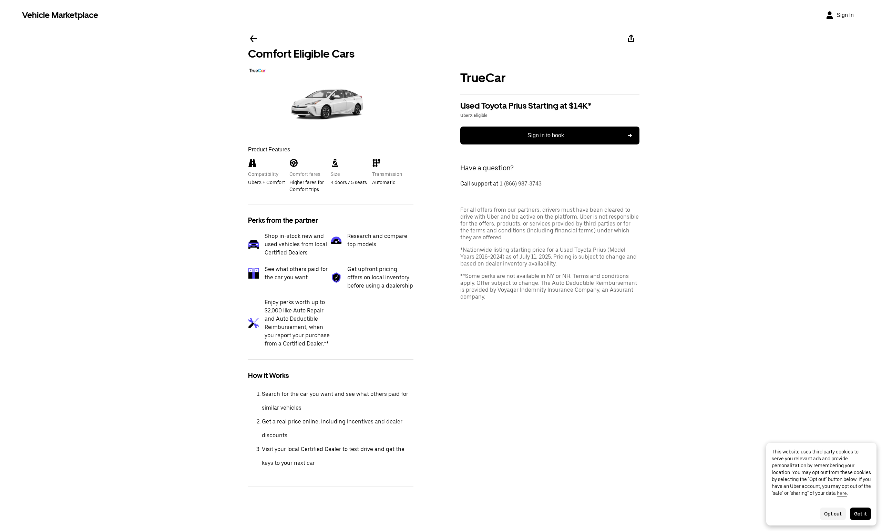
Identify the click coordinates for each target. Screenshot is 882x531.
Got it (860, 514)
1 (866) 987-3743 (521, 184)
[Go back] (253, 38)
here (842, 493)
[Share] (631, 38)
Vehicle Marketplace (60, 15)
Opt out (833, 514)
